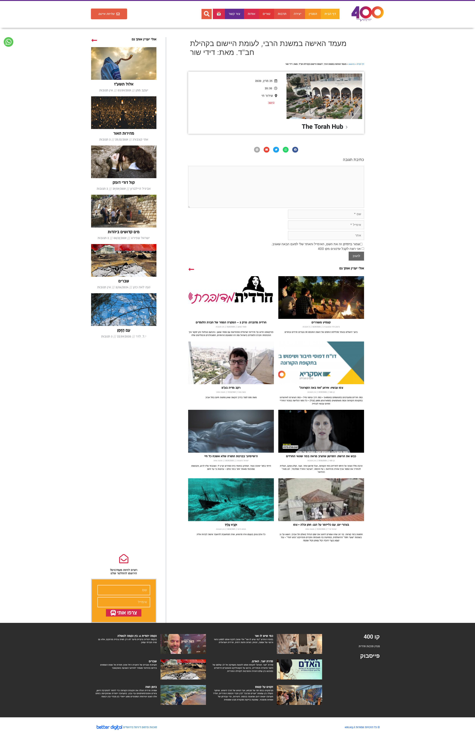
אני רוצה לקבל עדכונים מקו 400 (340, 249)
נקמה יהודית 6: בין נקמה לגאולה (137, 636)
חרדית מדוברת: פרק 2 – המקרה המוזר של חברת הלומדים (231, 322)
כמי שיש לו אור (264, 636)
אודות (251, 14)
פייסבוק (370, 656)
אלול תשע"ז (123, 84)
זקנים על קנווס (264, 687)
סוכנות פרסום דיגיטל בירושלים (140, 727)
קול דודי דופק (124, 182)
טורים (266, 14)
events (352, 64)
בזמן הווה (151, 687)
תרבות (282, 14)
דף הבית (330, 14)
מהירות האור (123, 133)
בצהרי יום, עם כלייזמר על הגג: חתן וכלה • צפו (321, 525)
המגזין (313, 14)
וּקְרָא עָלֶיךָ (231, 525)
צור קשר (234, 14)
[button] (207, 14)
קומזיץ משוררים (321, 322)
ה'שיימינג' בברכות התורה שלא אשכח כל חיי (231, 456)
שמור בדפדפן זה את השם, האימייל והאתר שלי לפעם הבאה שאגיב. (315, 244)
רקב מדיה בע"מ (231, 388)
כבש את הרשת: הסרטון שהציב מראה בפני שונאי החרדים (321, 456)
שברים (123, 281)
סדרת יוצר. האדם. (262, 661)
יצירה (297, 14)
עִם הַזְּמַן (123, 330)
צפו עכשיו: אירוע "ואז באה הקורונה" (321, 388)
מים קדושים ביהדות (124, 232)
